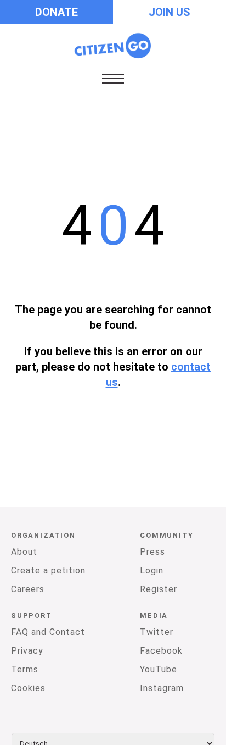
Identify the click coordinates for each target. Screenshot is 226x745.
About (24, 552)
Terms (24, 669)
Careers (27, 589)
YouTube (158, 669)
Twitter (156, 632)
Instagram (162, 688)
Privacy (27, 650)
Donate (56, 12)
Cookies (28, 688)
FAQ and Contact (48, 632)
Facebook (161, 650)
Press (152, 552)
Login (151, 570)
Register (158, 589)
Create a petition (48, 570)
